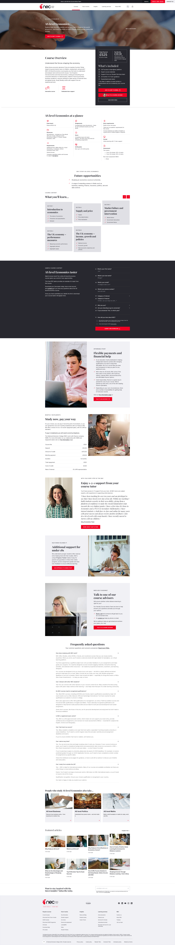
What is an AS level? (73, 849)
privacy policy (113, 323)
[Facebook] (119, 903)
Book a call (99, 613)
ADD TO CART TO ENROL (54, 36)
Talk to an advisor (102, 399)
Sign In (146, 1)
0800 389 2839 (158, 1)
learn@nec (55, 155)
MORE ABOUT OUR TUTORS (90, 527)
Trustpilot (128, 31)
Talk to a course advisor (114, 95)
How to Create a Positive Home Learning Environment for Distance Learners (119, 849)
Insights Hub (125, 830)
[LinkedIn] (122, 903)
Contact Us (170, 1)
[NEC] (47, 6)
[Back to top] (44, 942)
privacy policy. (107, 892)
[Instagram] (128, 903)
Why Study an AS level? (52, 849)
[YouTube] (125, 903)
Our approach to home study (63, 568)
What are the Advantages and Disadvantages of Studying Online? (54, 873)
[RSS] (131, 903)
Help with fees (112, 100)
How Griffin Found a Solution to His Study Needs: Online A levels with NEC (98, 873)
